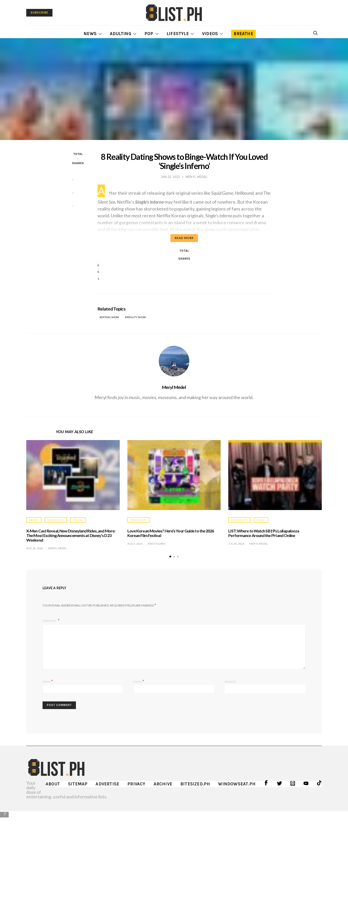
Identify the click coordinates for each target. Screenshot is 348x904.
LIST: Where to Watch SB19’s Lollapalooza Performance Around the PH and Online (263, 533)
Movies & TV (56, 519)
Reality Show (136, 317)
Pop (148, 33)
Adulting (120, 33)
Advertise (107, 783)
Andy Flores (156, 543)
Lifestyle (178, 33)
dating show (110, 317)
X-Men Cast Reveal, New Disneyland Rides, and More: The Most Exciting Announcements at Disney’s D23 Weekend (70, 535)
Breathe (243, 33)
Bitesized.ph (195, 783)
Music (261, 519)
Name (48, 681)
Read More (184, 237)
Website (230, 681)
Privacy (136, 783)
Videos (210, 33)
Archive (163, 783)
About (53, 783)
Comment (50, 620)
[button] (170, 556)
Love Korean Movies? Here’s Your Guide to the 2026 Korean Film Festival (170, 533)
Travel (78, 519)
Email (138, 681)
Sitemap (77, 783)
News (90, 33)
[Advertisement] (174, 853)
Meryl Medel (174, 387)
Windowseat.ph (237, 783)
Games (33, 519)
